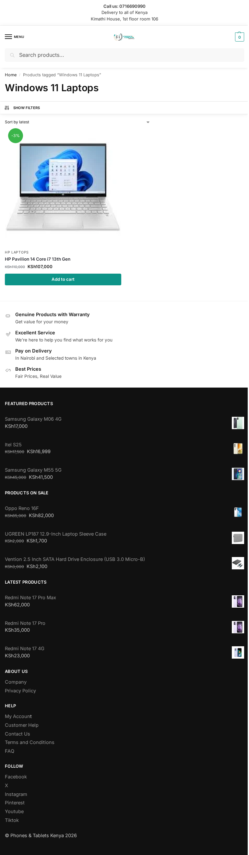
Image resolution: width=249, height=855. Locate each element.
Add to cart (63, 279)
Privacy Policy (20, 691)
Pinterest (15, 803)
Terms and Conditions (29, 742)
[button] (238, 37)
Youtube (14, 811)
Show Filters (26, 107)
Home (11, 74)
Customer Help (22, 725)
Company (16, 682)
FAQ (9, 751)
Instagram (16, 794)
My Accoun (17, 716)
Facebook (16, 777)
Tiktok (12, 820)
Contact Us (17, 734)
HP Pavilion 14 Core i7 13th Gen (37, 259)
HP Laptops (17, 252)
